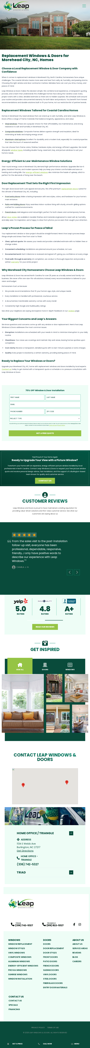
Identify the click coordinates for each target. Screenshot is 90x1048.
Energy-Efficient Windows (23, 965)
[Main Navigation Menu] (84, 5)
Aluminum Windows (19, 961)
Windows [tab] (70, 669)
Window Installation (20, 978)
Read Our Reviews (45, 627)
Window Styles (16, 948)
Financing (14, 1009)
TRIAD (21, 872)
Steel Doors (49, 978)
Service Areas (80, 948)
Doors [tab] (45, 669)
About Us (78, 940)
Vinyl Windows (16, 952)
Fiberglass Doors (53, 983)
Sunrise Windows (17, 974)
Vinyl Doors (49, 974)
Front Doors (50, 957)
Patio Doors (50, 961)
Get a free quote (45, 433)
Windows (14, 940)
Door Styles (50, 952)
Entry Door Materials (55, 987)
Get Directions (25, 850)
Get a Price (17, 1044)
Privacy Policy (38, 1027)
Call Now (47, 1044)
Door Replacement (53, 948)
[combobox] (45, 419)
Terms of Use (53, 1027)
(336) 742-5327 (28, 864)
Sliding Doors (51, 970)
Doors (47, 940)
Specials (13, 1004)
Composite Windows (19, 957)
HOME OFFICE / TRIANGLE (35, 833)
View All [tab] (20, 669)
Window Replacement (20, 943)
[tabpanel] (45, 703)
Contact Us (45, 480)
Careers (76, 961)
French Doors (51, 965)
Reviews (76, 952)
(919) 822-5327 (55, 925)
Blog (75, 957)
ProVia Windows (17, 970)
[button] (66, 782)
